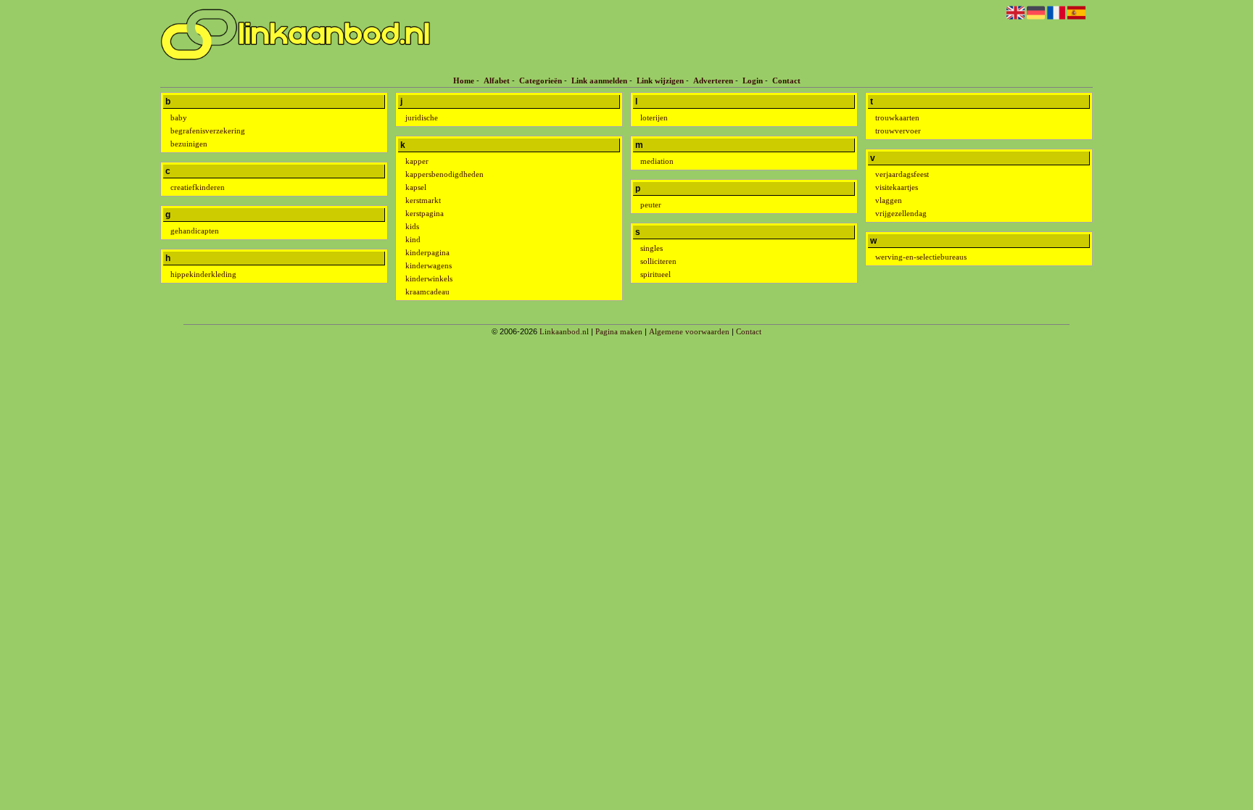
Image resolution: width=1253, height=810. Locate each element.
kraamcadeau (427, 291)
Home (463, 80)
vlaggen (888, 200)
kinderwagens (428, 265)
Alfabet (497, 80)
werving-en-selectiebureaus (921, 256)
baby (178, 117)
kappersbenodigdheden (444, 174)
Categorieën (540, 80)
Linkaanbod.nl (564, 331)
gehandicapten (194, 230)
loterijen (654, 117)
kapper (417, 161)
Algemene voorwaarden (689, 331)
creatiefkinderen (197, 187)
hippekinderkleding (203, 274)
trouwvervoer (898, 130)
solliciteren (658, 261)
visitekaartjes (896, 187)
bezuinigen (188, 143)
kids (412, 226)
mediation (657, 161)
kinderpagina (427, 252)
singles (651, 248)
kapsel (415, 187)
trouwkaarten (897, 117)
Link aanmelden (599, 80)
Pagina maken (618, 331)
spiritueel (655, 274)
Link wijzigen (660, 80)
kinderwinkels (428, 278)
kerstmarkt (423, 200)
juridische (421, 117)
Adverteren (713, 80)
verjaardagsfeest (902, 174)
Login (753, 80)
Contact (786, 80)
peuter (650, 204)
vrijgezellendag (901, 213)
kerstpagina (424, 213)
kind (413, 239)
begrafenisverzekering (207, 130)
